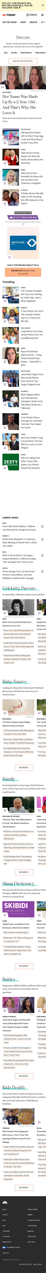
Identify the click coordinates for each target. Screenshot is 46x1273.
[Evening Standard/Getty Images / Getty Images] (18, 607)
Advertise (30, 1231)
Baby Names (26, 52)
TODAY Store (31, 1237)
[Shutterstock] (18, 707)
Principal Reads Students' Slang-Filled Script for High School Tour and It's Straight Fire (17, 950)
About (4, 1209)
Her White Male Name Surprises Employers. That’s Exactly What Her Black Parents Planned (19, 752)
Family (14, 52)
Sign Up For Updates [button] (22, 61)
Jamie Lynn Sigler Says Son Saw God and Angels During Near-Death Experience (18, 1175)
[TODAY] (18, 909)
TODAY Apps (6, 1231)
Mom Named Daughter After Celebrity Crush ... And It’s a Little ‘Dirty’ (17, 1039)
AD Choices (6, 1237)
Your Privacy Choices (13, 1247)
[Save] (5, 143)
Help (3, 1220)
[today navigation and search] (42, 15)
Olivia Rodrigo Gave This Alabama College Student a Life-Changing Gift (18, 860)
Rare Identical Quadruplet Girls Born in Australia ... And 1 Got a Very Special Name (19, 1064)
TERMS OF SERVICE (32, 1209)
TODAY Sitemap (32, 1226)
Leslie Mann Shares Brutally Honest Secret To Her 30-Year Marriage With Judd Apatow (19, 646)
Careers (29, 1215)
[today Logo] (4, 1202)
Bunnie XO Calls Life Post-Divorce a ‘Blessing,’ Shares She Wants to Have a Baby (19, 847)
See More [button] (23, 767)
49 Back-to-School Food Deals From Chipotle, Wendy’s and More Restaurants (19, 835)
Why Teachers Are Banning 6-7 (16, 932)
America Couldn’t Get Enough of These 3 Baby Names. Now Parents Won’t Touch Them (18, 1051)
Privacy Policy (6, 1242)
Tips (5, 52)
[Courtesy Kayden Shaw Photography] (18, 805)
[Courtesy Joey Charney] (18, 1116)
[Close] (43, 5)
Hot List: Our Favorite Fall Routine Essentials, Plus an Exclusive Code (17, 5)
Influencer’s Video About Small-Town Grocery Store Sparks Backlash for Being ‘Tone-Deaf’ (19, 1163)
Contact (5, 1215)
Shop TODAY (31, 1242)
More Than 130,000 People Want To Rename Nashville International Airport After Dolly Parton (18, 634)
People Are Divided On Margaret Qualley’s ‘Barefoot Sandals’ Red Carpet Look (17, 659)
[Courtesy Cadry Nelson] (23, 77)
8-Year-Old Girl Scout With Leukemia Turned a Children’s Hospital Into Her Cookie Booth (19, 1150)
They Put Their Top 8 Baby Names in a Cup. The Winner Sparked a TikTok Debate (17, 823)
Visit (3, 1226)
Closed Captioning (33, 1220)
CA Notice (5, 1253)
